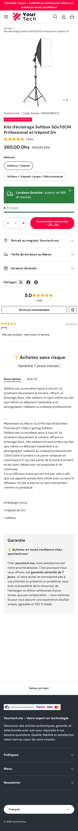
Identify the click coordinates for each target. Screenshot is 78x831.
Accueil (8, 28)
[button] (72, 17)
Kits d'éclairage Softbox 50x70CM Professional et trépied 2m (36, 31)
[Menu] (6, 17)
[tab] (12, 379)
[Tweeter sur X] (21, 282)
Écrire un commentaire (34, 310)
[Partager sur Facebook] (28, 282)
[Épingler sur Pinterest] (36, 282)
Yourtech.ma (11, 113)
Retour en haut (39, 688)
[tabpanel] (39, 457)
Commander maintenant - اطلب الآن (52, 223)
